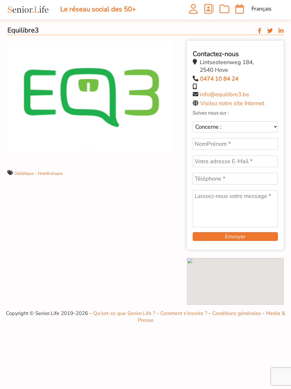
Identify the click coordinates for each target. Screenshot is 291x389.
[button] (167, 45)
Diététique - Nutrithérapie (38, 173)
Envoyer (235, 236)
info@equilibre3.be (224, 94)
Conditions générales (236, 313)
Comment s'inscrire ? (183, 313)
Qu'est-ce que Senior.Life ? (124, 313)
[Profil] (193, 11)
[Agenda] (239, 11)
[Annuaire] (209, 11)
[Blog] (224, 11)
